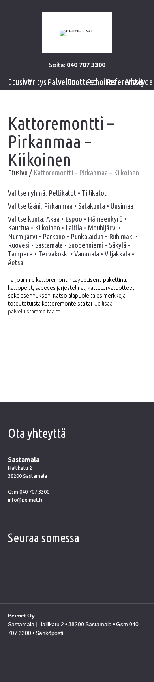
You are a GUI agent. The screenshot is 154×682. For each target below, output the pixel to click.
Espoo (73, 219)
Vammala (86, 253)
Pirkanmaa (58, 205)
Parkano (54, 236)
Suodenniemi (85, 245)
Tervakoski (53, 253)
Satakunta (91, 205)
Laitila (74, 227)
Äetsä (15, 262)
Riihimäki (121, 236)
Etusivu (20, 82)
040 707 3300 (34, 491)
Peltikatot (62, 192)
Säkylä (117, 245)
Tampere (20, 253)
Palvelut (61, 82)
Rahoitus (101, 82)
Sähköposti (49, 633)
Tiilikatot (94, 192)
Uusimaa (122, 205)
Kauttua (18, 227)
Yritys (37, 82)
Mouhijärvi (102, 227)
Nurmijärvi (22, 236)
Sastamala (49, 245)
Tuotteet (81, 82)
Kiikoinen (47, 227)
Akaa (53, 219)
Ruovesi (19, 245)
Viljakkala (117, 253)
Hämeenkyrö (105, 219)
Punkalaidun (87, 236)
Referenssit (125, 82)
